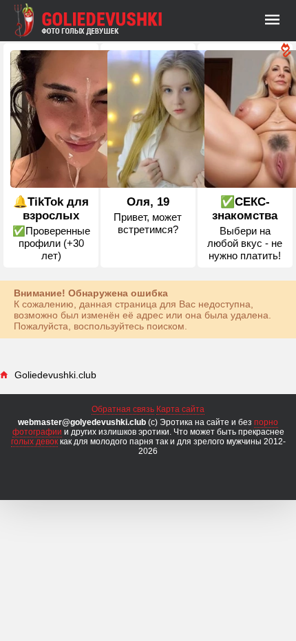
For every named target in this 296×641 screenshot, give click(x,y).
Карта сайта (180, 409)
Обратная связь (123, 409)
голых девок (34, 441)
